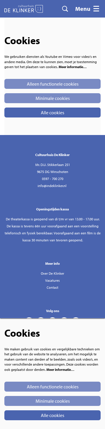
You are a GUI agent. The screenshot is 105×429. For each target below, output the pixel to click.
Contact (52, 287)
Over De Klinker (52, 273)
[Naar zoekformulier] (65, 8)
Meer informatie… (73, 67)
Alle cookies (52, 112)
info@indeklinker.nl (52, 186)
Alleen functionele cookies (52, 84)
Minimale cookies (53, 98)
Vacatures (52, 280)
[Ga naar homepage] (23, 9)
